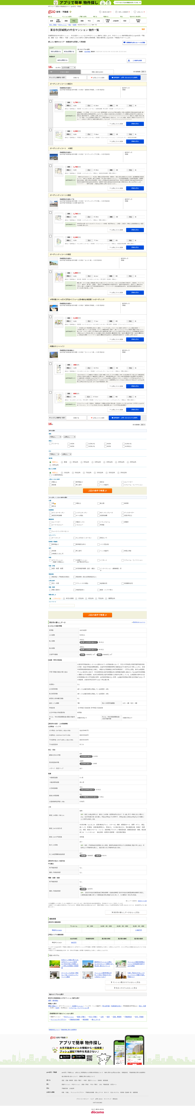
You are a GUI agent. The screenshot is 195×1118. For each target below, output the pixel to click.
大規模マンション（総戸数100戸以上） (83, 561)
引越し (67, 1092)
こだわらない (56, 598)
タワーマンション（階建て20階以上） (58, 561)
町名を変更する (69, 51)
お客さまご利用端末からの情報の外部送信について (89, 1072)
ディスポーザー (129, 512)
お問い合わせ (98, 1099)
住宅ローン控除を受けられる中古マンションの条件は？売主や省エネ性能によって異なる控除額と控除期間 (69, 964)
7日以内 (100, 598)
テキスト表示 (64, 72)
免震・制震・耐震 (57, 568)
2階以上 (54, 482)
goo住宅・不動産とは (68, 1072)
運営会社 (115, 1099)
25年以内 (133, 462)
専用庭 (102, 525)
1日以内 (81, 598)
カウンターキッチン (58, 512)
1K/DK (72, 443)
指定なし (55, 462)
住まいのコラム (114, 1092)
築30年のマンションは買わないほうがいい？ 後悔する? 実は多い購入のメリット (103, 964)
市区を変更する (56, 51)
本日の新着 (70, 598)
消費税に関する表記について (87, 1076)
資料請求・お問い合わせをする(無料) (126, 77)
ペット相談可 (104, 485)
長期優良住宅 (128, 583)
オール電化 (79, 515)
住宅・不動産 (139, 1017)
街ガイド (106, 1092)
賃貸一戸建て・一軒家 (80, 1080)
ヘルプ (92, 1099)
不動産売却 (65, 1088)
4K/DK (109, 446)
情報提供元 (125, 1072)
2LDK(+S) (128, 443)
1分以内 (66, 472)
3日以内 (91, 598)
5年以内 (86, 462)
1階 (53, 503)
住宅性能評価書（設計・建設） (86, 568)
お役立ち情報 (50, 1092)
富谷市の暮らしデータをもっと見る (126, 912)
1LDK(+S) (91, 443)
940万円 (73, 942)
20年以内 (121, 462)
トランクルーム (105, 522)
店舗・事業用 (117, 1017)
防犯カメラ (103, 538)
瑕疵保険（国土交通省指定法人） (86, 577)
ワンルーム (55, 443)
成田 (49, 1000)
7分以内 (88, 472)
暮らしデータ (96, 1019)
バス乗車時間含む (57, 475)
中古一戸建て (93, 1017)
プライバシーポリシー (82, 1099)
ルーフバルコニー (57, 525)
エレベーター (128, 482)
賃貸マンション (92, 1080)
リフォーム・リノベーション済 (79, 1008)
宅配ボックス (80, 522)
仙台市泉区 (87, 51)
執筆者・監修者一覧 (125, 1092)
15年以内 (109, 462)
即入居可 (79, 485)
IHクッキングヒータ (106, 512)
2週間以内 (111, 598)
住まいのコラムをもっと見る (126, 988)
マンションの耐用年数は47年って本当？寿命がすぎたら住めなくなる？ (103, 975)
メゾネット (103, 560)
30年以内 (55, 465)
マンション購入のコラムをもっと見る (126, 982)
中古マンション (69, 1017)
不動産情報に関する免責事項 (69, 1029)
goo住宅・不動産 (52, 1072)
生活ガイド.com (142, 901)
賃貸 (108, 1017)
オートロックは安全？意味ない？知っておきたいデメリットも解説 (69, 975)
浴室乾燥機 (103, 515)
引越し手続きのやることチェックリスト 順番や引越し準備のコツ (136, 975)
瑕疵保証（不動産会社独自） (61, 577)
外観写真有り (80, 590)
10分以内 (100, 472)
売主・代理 (55, 583)
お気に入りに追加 (98, 77)
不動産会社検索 (75, 1019)
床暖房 (126, 522)
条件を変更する (62, 60)
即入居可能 (106, 1006)
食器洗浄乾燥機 (57, 515)
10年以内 (98, 462)
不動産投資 (128, 1017)
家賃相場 (85, 1019)
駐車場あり (79, 482)
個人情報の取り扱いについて (70, 1076)
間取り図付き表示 (97, 72)
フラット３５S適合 (82, 583)
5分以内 (77, 472)
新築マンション (66, 1084)
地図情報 (135, 1092)
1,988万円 (138, 930)
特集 (63, 1092)
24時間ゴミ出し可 (57, 553)
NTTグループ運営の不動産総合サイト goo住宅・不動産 (64, 6)
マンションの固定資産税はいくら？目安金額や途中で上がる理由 (136, 964)
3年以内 (75, 462)
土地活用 (71, 1088)
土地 (102, 1017)
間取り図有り (56, 590)
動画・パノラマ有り (106, 590)
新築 (65, 462)
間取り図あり (52, 1006)
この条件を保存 (137, 60)
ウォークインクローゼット (60, 531)
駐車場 (100, 1080)
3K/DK (72, 446)
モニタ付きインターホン (84, 538)
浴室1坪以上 (128, 515)
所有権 (54, 551)
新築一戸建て (81, 1017)
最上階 (102, 503)
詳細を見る (135, 123)
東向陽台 (55, 1000)
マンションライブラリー (58, 1019)
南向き (102, 482)
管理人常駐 (127, 551)
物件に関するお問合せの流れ (112, 1072)
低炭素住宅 (103, 583)
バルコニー (79, 525)
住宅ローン (113, 1084)
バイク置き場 (104, 544)
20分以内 (123, 472)
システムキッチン (81, 512)
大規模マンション (77, 1006)
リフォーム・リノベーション (133, 485)
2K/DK (109, 443)
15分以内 (112, 472)
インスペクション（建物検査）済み (110, 569)
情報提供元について (54, 1029)
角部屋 (54, 485)
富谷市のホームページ (139, 622)
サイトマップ (107, 1099)
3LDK (57, 1008)
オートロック (56, 538)
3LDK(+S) (91, 446)
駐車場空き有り (81, 544)
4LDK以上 (128, 446)
